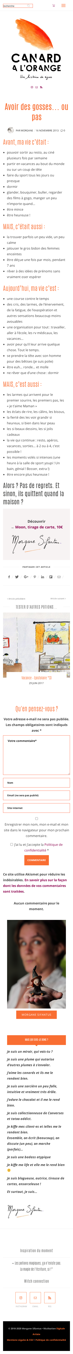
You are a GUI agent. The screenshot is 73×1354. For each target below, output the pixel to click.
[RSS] (49, 1297)
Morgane (27, 130)
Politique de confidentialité (50, 1339)
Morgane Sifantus (36, 1014)
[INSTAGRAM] (21, 1297)
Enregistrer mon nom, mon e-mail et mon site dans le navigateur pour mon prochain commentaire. (36, 830)
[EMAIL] (35, 1297)
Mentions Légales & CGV (20, 1339)
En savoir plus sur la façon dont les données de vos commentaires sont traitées (35, 886)
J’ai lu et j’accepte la (38, 847)
